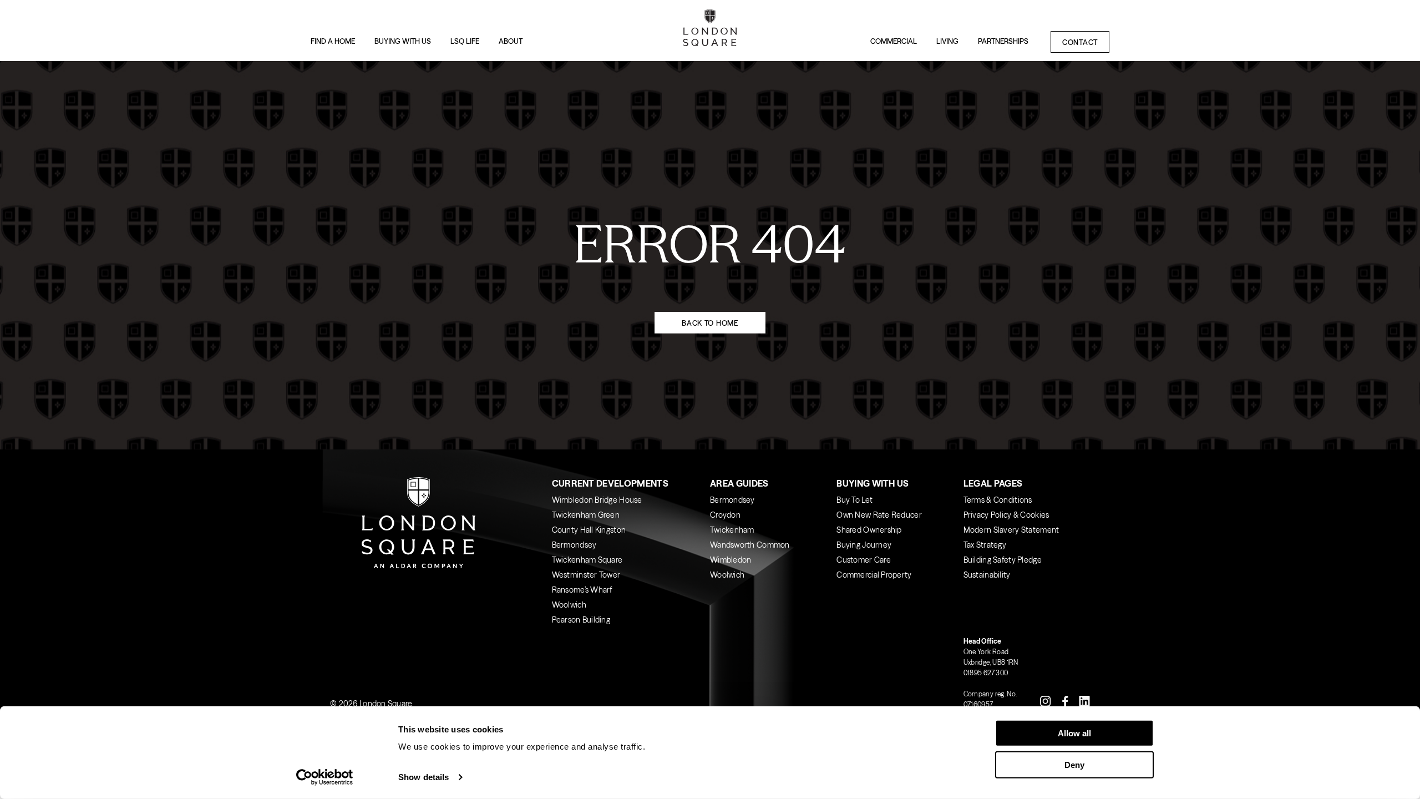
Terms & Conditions (997, 500)
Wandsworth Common (750, 545)
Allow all (1074, 733)
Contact (1080, 42)
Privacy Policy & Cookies (1006, 515)
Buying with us (402, 41)
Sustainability (987, 575)
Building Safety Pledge (1002, 560)
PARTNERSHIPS (1003, 41)
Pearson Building (581, 620)
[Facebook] (1065, 700)
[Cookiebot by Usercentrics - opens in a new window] (324, 777)
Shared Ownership (868, 530)
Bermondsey (574, 545)
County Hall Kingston (589, 530)
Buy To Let (854, 500)
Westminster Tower (586, 575)
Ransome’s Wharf (582, 590)
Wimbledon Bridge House (597, 500)
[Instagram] (1045, 700)
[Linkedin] (1084, 700)
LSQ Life (464, 41)
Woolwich (569, 605)
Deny (1074, 764)
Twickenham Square (587, 560)
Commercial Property (873, 575)
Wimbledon (731, 560)
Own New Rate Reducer (879, 515)
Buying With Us (872, 483)
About (511, 41)
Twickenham (732, 530)
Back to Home (710, 322)
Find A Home (333, 41)
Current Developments (610, 483)
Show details (423, 777)
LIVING (947, 41)
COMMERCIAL (893, 41)
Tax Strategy (984, 545)
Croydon (725, 515)
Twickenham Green (586, 515)
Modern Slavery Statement (1011, 530)
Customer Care (863, 560)
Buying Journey (863, 545)
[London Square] (710, 30)
